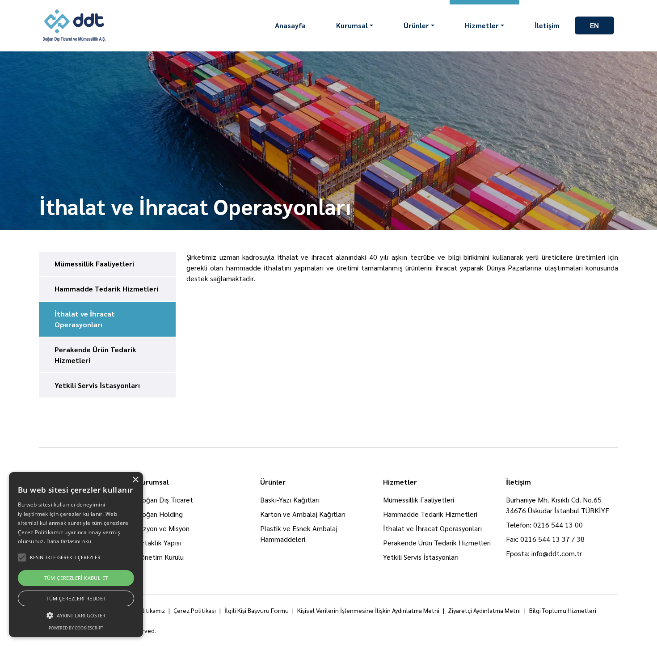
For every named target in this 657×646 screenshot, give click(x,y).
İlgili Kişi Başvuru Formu (256, 610)
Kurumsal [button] (352, 25)
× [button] (135, 480)
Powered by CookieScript (76, 628)
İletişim (547, 25)
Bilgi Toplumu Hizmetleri (562, 610)
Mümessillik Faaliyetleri (418, 499)
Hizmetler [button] (482, 25)
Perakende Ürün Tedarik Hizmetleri (437, 542)
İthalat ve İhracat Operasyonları (432, 528)
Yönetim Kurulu (160, 557)
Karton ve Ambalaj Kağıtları (302, 514)
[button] (76, 615)
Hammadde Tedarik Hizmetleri (430, 514)
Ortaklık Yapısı (159, 542)
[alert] (76, 554)
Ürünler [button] (416, 25)
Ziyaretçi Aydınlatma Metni (484, 610)
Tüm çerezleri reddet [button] (76, 598)
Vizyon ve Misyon (163, 528)
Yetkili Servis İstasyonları (421, 557)
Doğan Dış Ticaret (165, 499)
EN (594, 25)
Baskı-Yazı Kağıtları (290, 499)
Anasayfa (290, 25)
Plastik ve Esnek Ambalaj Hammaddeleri (298, 534)
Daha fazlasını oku (68, 541)
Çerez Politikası (194, 610)
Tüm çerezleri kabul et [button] (76, 577)
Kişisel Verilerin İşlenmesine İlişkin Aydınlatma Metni (368, 610)
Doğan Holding (160, 514)
